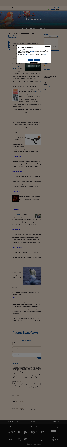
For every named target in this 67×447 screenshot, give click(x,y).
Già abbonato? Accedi (34, 62)
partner (45, 54)
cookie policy (32, 51)
